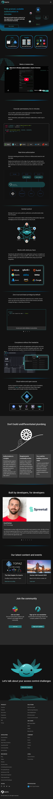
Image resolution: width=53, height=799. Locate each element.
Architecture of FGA (5, 772)
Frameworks (3, 717)
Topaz (16, 387)
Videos (2, 759)
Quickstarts (3, 740)
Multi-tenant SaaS (31, 707)
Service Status (4, 750)
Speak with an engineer (26, 687)
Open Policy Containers (5, 742)
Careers (29, 742)
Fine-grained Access (5, 769)
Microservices (30, 731)
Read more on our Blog (10, 581)
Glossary (3, 761)
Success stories (4, 764)
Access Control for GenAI (33, 717)
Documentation (4, 737)
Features (3, 709)
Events (29, 740)
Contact (29, 745)
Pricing (2, 722)
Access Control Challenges (6, 780)
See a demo (11, 26)
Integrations (3, 715)
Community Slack (4, 747)
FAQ (2, 720)
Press (29, 747)
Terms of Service (31, 756)
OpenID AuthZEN (4, 745)
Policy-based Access (5, 777)
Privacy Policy (30, 759)
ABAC (29, 726)
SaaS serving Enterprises (33, 709)
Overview (3, 707)
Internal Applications (32, 712)
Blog (2, 756)
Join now (15, 626)
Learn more (32, 581)
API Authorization (31, 715)
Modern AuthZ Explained (6, 774)
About (29, 737)
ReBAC (29, 728)
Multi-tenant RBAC (31, 723)
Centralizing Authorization (6, 767)
